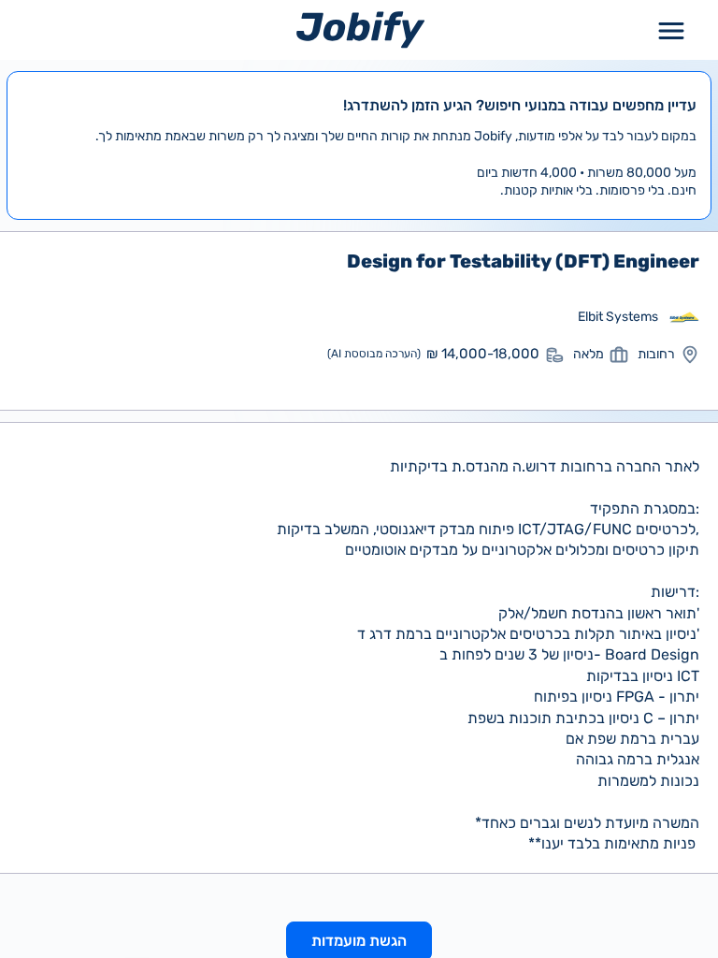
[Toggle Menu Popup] (671, 29)
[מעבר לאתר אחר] (684, 317)
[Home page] (360, 29)
